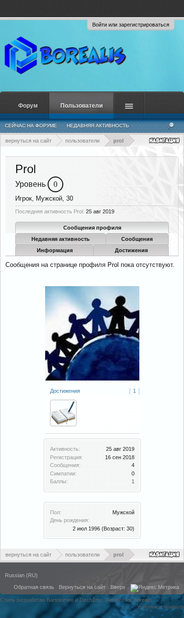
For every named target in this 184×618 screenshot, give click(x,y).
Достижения (131, 250)
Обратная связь (34, 587)
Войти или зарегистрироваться (130, 25)
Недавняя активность (60, 239)
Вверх (118, 587)
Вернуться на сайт (82, 587)
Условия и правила (160, 607)
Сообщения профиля (92, 228)
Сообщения (137, 239)
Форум (28, 105)
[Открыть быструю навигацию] (165, 140)
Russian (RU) (21, 575)
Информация (55, 250)
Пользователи (81, 105)
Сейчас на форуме (31, 125)
